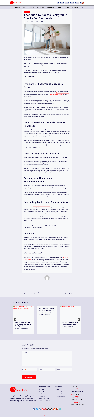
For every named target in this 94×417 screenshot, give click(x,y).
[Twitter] (68, 3)
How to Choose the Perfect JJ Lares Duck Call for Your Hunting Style (23, 324)
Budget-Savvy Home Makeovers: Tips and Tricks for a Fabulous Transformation (33, 291)
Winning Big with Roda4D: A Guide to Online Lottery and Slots (61, 291)
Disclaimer (41, 394)
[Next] (79, 319)
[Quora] (83, 3)
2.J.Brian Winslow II (60, 394)
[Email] (76, 3)
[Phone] (78, 3)
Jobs (56, 399)
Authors (57, 389)
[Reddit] (81, 3)
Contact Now (75, 7)
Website (59, 369)
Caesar (28, 21)
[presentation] (23, 312)
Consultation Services (44, 400)
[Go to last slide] (15, 319)
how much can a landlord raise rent (41, 206)
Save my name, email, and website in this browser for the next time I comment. (40, 373)
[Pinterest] (63, 3)
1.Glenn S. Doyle (60, 391)
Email (41, 369)
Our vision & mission (60, 401)
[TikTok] (66, 3)
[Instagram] (71, 3)
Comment (25, 352)
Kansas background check (55, 94)
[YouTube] (58, 3)
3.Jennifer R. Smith (60, 396)
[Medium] (73, 3)
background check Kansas (62, 93)
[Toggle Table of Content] (36, 77)
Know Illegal (43, 415)
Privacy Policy (42, 396)
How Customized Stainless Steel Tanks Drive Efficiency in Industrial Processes (46, 310)
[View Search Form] (82, 7)
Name (24, 369)
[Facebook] (61, 3)
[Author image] (24, 22)
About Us (41, 389)
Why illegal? (27, 11)
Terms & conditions (44, 398)
